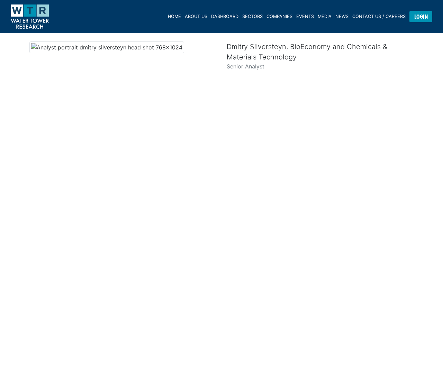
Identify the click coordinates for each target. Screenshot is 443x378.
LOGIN (421, 16)
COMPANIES (279, 16)
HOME (174, 16)
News (342, 16)
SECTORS (252, 16)
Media (325, 16)
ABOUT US (196, 16)
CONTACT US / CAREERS (379, 16)
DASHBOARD (224, 16)
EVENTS (305, 16)
